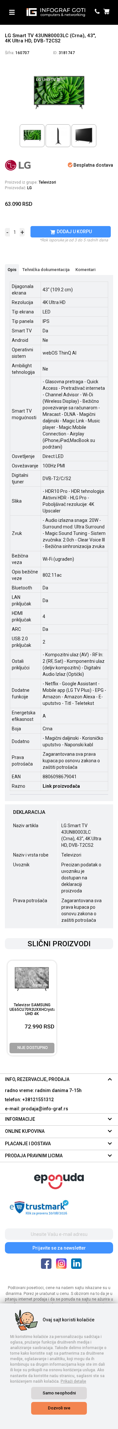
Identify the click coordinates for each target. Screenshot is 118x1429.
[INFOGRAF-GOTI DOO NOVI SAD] (56, 12)
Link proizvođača (61, 786)
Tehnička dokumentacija (45, 269)
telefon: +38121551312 (29, 1099)
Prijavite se (59, 1248)
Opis (12, 269)
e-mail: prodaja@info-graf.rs (36, 1108)
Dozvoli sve (59, 1408)
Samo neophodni (59, 1393)
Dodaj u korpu (74, 231)
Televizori (47, 182)
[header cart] (107, 12)
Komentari (85, 269)
